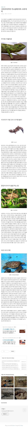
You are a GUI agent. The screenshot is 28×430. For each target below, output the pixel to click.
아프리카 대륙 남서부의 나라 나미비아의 (9, 367)
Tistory (21, 425)
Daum (13, 425)
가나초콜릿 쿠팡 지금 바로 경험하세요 (9, 329)
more (25, 374)
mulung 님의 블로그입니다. (7, 411)
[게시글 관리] (7, 351)
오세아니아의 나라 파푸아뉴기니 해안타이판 (10, 369)
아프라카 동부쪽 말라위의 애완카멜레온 (9, 364)
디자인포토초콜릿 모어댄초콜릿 (9, 340)
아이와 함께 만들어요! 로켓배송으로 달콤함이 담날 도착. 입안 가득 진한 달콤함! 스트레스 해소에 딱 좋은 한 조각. (9, 332)
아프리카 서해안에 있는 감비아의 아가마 (9, 365)
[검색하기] (26, 1)
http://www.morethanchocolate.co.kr (10, 337)
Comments (4, 402)
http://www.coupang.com (8, 327)
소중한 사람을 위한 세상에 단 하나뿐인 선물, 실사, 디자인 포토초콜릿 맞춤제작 (9, 342)
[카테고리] (2, 1)
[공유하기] (5, 351)
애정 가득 (3, 7)
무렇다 (3, 409)
